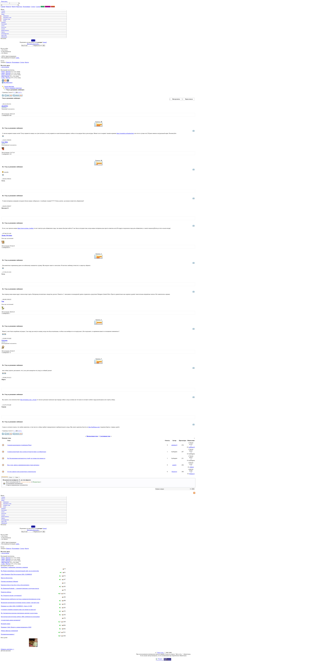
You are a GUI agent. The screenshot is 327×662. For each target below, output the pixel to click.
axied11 (174, 465)
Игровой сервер (5, 623)
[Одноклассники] (5, 80)
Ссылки (38, 6)
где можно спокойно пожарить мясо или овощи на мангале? (18, 609)
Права (17, 477)
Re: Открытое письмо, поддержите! (11, 595)
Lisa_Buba (5, 142)
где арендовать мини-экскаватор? (10, 620)
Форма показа (189, 99)
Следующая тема (105, 436)
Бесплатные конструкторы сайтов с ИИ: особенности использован (20, 616)
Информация (4, 36)
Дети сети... (4, 1)
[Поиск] (1, 5)
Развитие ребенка (6, 592)
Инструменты (176, 99)
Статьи (33, 6)
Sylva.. (3, 74)
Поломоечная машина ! (7, 634)
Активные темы (6, 19)
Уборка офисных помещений (9, 630)
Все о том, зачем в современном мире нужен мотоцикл (23, 465)
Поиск (10, 477)
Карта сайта (4, 35)
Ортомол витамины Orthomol (9, 581)
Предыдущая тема (92, 436)
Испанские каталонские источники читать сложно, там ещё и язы (20, 602)
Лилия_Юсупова (7, 235)
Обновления (6, 15)
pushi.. (18, 57)
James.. (3, 73)
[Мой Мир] (8, 80)
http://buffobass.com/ (94, 427)
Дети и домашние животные (13, 88)
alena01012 (5, 106)
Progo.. (3, 71)
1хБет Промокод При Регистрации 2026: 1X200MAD (16, 574)
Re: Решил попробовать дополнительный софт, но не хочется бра (20, 571)
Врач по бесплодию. (7, 578)
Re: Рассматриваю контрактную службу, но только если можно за (26, 458)
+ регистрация (5, 67)
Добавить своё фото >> (7, 649)
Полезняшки (26, 6)
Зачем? (45, 42)
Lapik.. (3, 77)
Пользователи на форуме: (7, 477)
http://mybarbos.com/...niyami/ (28, 399)
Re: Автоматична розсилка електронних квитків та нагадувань (19, 613)
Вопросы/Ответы (5, 30)
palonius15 (174, 445)
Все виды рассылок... (33, 44)
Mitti (2, 76)
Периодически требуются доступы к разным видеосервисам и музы (20, 599)
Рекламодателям (5, 33)
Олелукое (4, 340)
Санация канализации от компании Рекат (19, 445)
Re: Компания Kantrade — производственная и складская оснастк (20, 588)
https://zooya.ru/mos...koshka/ (26, 228)
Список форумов (9, 86)
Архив (4, 20)
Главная (3, 6)
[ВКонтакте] (3, 80)
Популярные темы (7, 17)
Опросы (3, 32)
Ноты (42, 6)
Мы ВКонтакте (8, 82)
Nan (3, 301)
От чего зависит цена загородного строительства (21, 471)
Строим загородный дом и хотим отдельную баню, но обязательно (26, 451)
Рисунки (47, 6)
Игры (52, 6)
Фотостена (3, 27)
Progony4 (174, 471)
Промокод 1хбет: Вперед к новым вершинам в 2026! (16, 627)
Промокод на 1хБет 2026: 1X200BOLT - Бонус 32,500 (16, 606)
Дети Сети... (160, 652)
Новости (8, 6)
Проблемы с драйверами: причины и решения (14, 567)
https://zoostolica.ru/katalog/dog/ (125, 133)
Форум (14, 6)
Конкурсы (19, 6)
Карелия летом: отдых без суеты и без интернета (15, 585)
